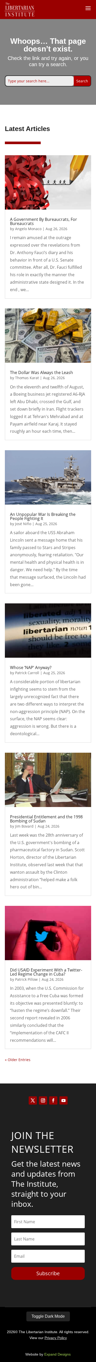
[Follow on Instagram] (43, 1100)
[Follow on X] (33, 1100)
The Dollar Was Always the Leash (41, 372)
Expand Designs (57, 1354)
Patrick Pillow (26, 979)
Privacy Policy (56, 1338)
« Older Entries (17, 1059)
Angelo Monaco (28, 228)
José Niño (23, 523)
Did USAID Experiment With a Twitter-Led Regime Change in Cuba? (46, 972)
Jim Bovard (24, 826)
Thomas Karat (27, 377)
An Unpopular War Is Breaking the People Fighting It (43, 516)
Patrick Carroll (27, 672)
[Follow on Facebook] (53, 1100)
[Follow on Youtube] (63, 1100)
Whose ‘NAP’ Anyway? (30, 667)
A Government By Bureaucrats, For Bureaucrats (43, 221)
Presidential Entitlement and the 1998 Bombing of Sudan (46, 819)
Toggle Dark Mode (48, 1316)
